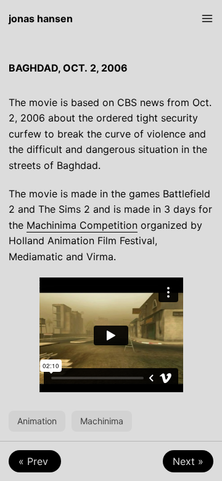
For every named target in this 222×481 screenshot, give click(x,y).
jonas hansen (41, 18)
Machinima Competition (82, 225)
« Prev (34, 461)
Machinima (101, 421)
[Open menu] (207, 18)
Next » (188, 461)
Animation (37, 421)
